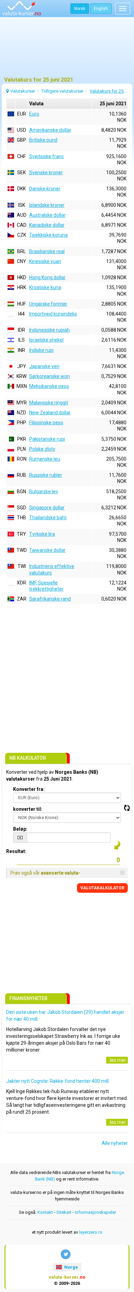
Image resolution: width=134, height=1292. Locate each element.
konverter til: (27, 809)
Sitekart (63, 1212)
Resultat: (16, 851)
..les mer (117, 1060)
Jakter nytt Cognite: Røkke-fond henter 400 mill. (58, 1081)
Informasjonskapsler (95, 1212)
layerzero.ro (90, 1232)
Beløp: (20, 829)
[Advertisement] (67, 49)
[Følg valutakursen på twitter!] (65, 1254)
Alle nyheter (115, 1143)
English (101, 8)
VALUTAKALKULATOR (102, 888)
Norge (70, 1267)
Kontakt (45, 1212)
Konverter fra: (29, 789)
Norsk (79, 8)
